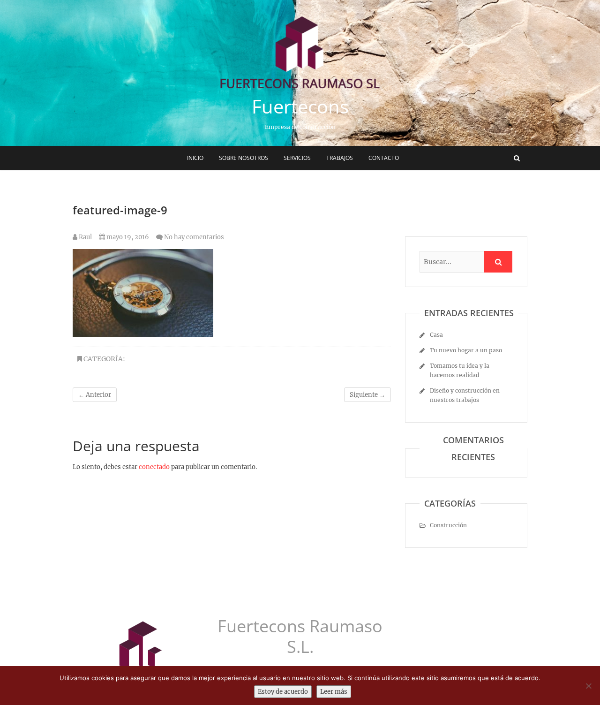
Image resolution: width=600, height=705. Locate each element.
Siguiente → (367, 395)
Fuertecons (300, 106)
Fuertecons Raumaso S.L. (300, 636)
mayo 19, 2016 (127, 237)
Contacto (383, 158)
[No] (588, 685)
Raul (84, 237)
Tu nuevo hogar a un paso (466, 350)
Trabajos (339, 158)
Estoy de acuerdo (283, 692)
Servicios (297, 158)
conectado (154, 467)
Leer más (333, 692)
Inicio (195, 158)
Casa (436, 334)
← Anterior (94, 395)
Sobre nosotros (243, 158)
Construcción (448, 525)
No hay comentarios (194, 237)
